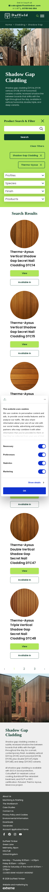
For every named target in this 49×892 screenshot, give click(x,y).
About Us (7, 796)
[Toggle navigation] (42, 16)
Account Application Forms (15, 829)
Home (8, 24)
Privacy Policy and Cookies (15, 814)
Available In (24, 282)
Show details (34, 482)
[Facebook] (5, 834)
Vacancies (8, 825)
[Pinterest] (11, 834)
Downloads (8, 822)
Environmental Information (15, 818)
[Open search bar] (37, 16)
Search (24, 137)
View (24, 273)
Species (10, 183)
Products (11, 199)
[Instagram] (16, 834)
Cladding (20, 24)
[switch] (42, 455)
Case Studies (9, 807)
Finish (9, 191)
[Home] (16, 16)
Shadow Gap (35, 24)
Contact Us (8, 811)
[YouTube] (21, 834)
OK (24, 491)
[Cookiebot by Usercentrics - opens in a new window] (34, 399)
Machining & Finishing (13, 800)
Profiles (10, 175)
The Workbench (10, 803)
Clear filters (37, 146)
